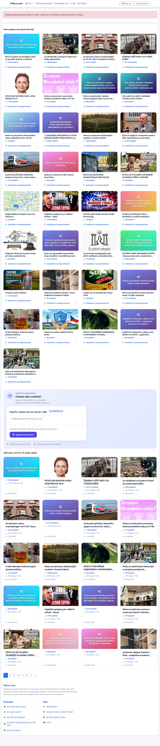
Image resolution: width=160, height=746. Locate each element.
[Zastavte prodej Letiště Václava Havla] (60, 327)
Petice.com (16, 3)
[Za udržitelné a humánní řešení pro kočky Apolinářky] (60, 52)
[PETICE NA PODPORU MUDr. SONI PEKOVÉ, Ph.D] (22, 91)
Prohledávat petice (44, 3)
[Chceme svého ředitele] (22, 287)
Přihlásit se (126, 4)
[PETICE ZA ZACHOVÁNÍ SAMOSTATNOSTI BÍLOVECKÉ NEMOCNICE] (100, 170)
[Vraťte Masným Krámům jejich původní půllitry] (22, 327)
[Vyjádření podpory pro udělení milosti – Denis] (60, 209)
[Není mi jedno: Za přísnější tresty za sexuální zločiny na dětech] (22, 52)
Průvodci (8, 701)
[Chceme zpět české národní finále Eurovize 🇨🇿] (100, 209)
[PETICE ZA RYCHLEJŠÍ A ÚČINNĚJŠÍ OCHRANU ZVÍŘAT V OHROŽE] (138, 170)
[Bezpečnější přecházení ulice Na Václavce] (22, 209)
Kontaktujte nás (61, 3)
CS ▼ (30, 3)
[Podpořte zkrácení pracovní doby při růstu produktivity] (22, 248)
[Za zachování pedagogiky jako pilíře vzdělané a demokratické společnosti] (100, 248)
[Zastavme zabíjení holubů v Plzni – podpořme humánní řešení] (60, 288)
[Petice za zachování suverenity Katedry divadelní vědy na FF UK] (60, 91)
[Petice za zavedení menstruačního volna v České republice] (138, 288)
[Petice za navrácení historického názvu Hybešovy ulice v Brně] (22, 130)
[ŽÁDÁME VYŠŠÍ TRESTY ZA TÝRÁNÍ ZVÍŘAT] (138, 52)
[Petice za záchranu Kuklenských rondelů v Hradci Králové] (100, 130)
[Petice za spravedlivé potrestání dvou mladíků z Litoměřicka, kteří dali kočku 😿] (60, 248)
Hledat (83, 3)
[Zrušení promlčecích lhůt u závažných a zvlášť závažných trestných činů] (138, 209)
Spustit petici (142, 4)
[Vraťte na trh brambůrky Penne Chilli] (100, 288)
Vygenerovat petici (25, 434)
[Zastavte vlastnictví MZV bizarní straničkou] (60, 170)
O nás (72, 3)
